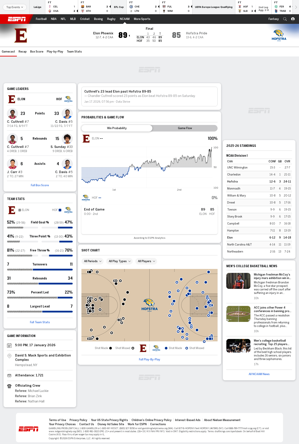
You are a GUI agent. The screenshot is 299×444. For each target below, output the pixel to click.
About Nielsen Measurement (222, 420)
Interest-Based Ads (188, 420)
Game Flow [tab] (185, 128)
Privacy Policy (78, 420)
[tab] (116, 128)
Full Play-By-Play (149, 359)
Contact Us (86, 424)
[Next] (295, 7)
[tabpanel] (149, 186)
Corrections (158, 424)
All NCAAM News (259, 374)
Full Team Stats (40, 322)
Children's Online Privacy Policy (152, 420)
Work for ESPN (137, 424)
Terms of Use (57, 420)
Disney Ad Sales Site (111, 424)
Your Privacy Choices (62, 424)
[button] (285, 19)
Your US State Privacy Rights (109, 420)
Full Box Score (40, 185)
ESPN (17, 19)
